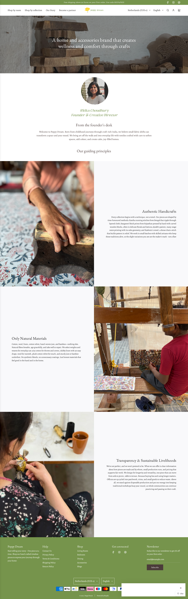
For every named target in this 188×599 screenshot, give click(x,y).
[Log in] (173, 10)
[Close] (181, 588)
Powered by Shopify (103, 596)
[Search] (168, 10)
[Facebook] (168, 2)
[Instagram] (173, 2)
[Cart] (179, 10)
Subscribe (155, 567)
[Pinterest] (179, 2)
